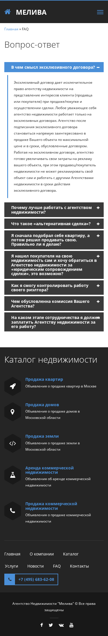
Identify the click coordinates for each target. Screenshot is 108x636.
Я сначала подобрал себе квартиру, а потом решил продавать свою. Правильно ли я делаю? (50, 240)
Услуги (11, 566)
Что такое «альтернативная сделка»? (51, 223)
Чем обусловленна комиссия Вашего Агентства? (50, 303)
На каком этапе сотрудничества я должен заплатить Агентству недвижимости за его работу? (55, 322)
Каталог (71, 554)
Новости (35, 566)
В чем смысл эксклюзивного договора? (53, 67)
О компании (42, 554)
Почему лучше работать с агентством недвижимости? (51, 210)
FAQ (57, 566)
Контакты (79, 566)
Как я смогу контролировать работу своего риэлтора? (49, 287)
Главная (11, 29)
